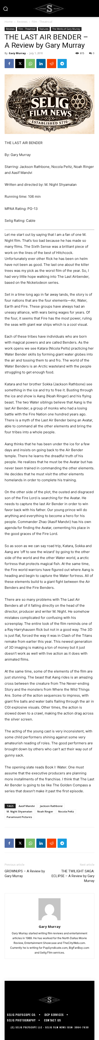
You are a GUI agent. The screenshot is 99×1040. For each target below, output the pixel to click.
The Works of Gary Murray (66, 29)
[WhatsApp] (30, 63)
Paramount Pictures (19, 817)
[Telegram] (62, 63)
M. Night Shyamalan (19, 811)
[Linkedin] (41, 63)
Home (9, 22)
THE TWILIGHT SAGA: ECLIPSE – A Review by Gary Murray (73, 876)
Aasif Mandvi (27, 806)
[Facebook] (9, 63)
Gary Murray (17, 53)
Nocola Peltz (66, 811)
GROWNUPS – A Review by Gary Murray (25, 873)
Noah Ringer (45, 811)
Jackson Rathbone (51, 806)
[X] (19, 63)
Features (43, 29)
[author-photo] (49, 920)
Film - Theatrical (42, 22)
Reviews (22, 22)
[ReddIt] (51, 63)
